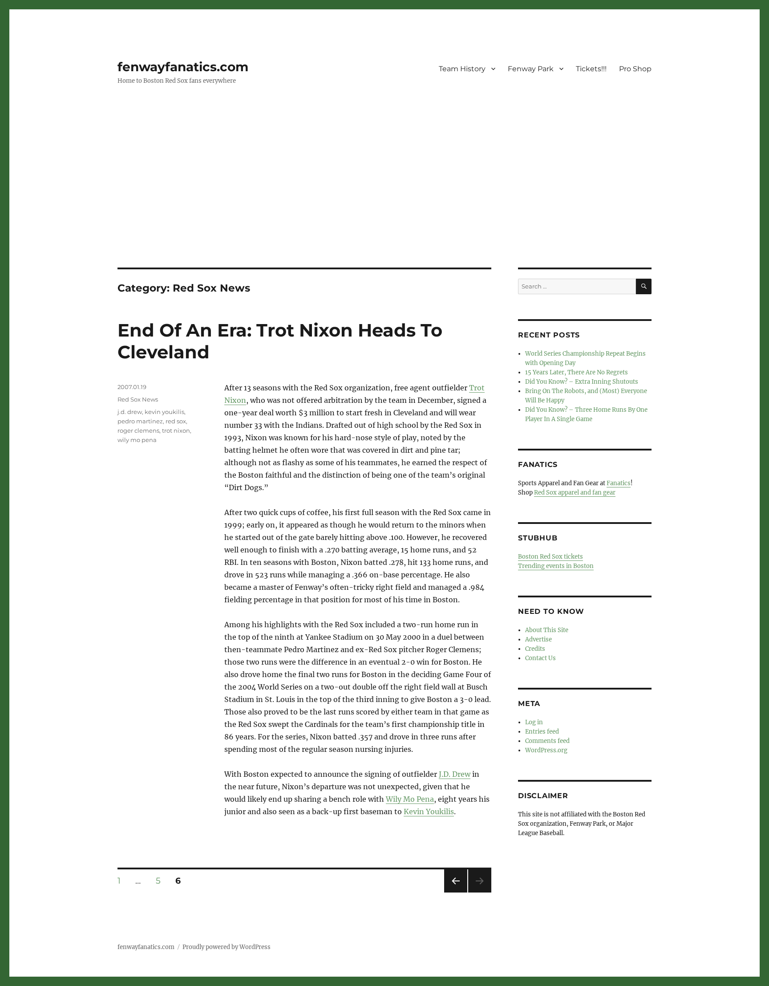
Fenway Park (531, 69)
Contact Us (540, 658)
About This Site (546, 630)
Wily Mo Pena (410, 799)
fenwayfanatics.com (182, 66)
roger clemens (138, 430)
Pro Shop (635, 69)
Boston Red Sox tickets (550, 556)
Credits (535, 649)
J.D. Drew (454, 774)
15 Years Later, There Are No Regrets (576, 372)
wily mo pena (137, 439)
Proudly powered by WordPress (226, 947)
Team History (462, 69)
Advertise (538, 639)
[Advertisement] (384, 201)
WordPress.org (546, 750)
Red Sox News (137, 399)
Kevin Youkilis (429, 811)
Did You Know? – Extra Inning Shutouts (581, 381)
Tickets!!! (591, 69)
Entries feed (542, 731)
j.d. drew (129, 411)
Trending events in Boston (556, 566)
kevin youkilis (164, 411)
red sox (176, 421)
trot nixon (176, 430)
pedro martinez (140, 421)
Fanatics (619, 483)
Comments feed (547, 741)
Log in (534, 722)
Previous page (455, 892)
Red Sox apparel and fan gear (574, 492)
